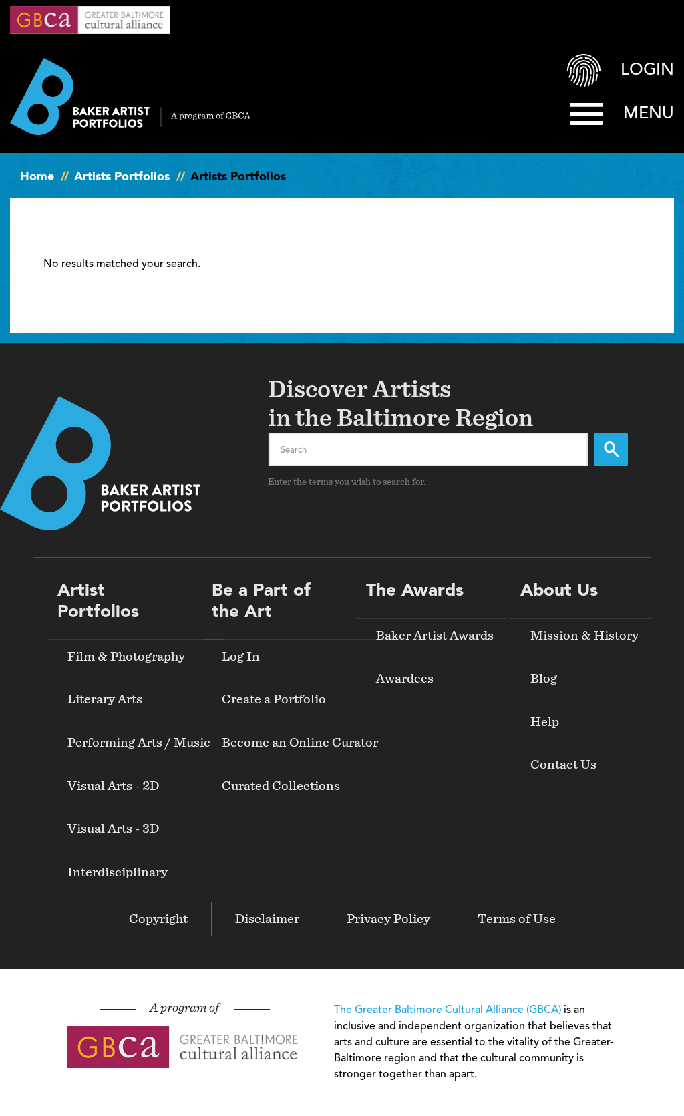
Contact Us (563, 764)
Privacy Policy (388, 919)
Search (611, 449)
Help (544, 722)
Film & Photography (126, 656)
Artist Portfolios (98, 601)
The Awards (415, 591)
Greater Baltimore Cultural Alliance (90, 20)
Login (647, 70)
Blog (543, 678)
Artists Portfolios (122, 177)
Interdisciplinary (117, 872)
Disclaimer (267, 919)
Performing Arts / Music (138, 742)
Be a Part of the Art (261, 601)
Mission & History (584, 635)
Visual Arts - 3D (113, 828)
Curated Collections (281, 786)
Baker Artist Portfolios (130, 96)
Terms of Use (517, 919)
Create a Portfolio (274, 699)
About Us (559, 591)
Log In (241, 656)
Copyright (158, 919)
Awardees (405, 678)
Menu (648, 114)
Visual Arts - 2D (113, 786)
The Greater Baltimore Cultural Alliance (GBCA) (447, 1010)
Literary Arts (104, 699)
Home (37, 177)
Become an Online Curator (300, 742)
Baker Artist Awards (435, 635)
